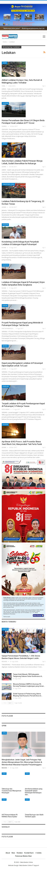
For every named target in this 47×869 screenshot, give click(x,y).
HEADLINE (6, 386)
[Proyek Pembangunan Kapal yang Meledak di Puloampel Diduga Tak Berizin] (14, 311)
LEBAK (5, 63)
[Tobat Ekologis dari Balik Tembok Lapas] (35, 805)
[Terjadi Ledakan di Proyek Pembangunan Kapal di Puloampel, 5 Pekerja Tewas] (14, 392)
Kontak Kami (29, 853)
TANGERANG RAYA (8, 184)
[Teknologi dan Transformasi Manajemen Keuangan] (12, 779)
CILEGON (5, 103)
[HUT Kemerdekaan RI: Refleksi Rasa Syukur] (12, 805)
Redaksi (20, 853)
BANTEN (5, 629)
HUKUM (5, 305)
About (8, 853)
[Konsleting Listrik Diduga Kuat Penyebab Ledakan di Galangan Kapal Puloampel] (14, 231)
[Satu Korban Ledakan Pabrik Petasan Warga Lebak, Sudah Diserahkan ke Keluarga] (14, 150)
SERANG (5, 346)
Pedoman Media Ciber (23, 856)
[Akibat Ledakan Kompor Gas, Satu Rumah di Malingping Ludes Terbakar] (14, 69)
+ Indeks (38, 853)
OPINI (4, 733)
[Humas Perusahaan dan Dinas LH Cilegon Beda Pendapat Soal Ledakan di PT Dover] (14, 109)
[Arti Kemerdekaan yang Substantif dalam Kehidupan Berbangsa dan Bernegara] (35, 779)
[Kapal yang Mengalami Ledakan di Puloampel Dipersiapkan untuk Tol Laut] (14, 352)
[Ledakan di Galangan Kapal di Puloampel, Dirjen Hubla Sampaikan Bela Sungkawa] (14, 271)
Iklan (13, 853)
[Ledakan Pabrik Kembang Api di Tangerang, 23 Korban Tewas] (14, 190)
